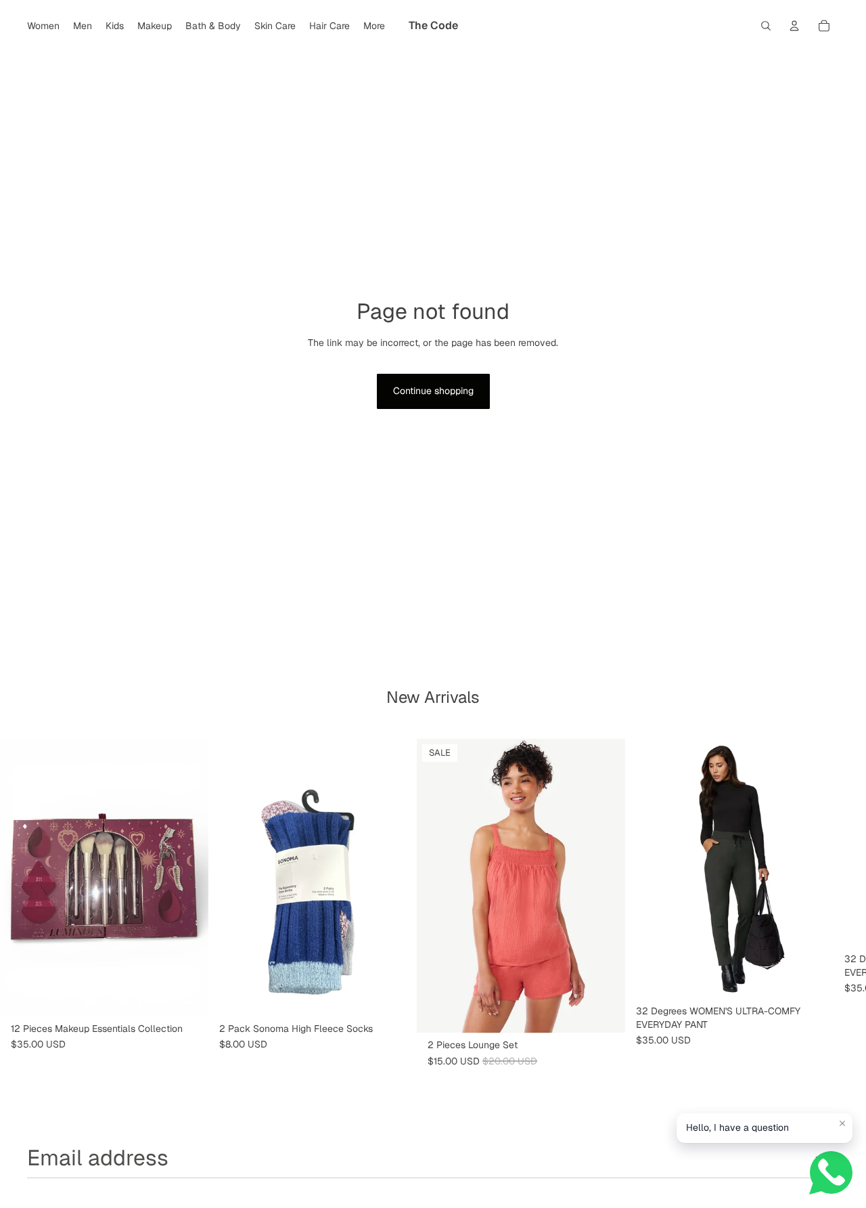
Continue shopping (433, 391)
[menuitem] (374, 26)
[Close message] (842, 1123)
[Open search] (766, 26)
